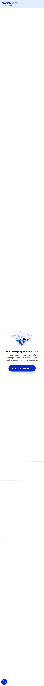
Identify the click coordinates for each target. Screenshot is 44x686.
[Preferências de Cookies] (4, 682)
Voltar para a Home (22, 368)
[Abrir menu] (39, 4)
